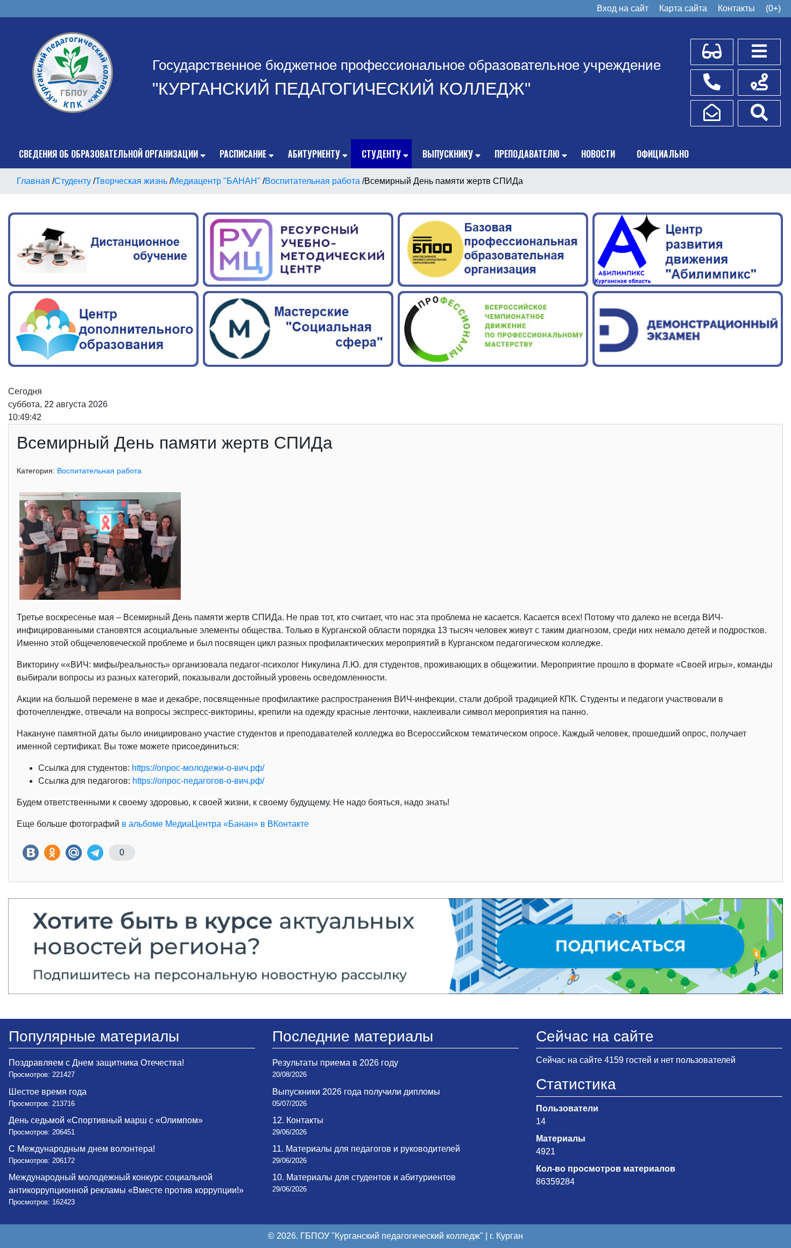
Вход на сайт (622, 8)
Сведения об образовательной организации (108, 153)
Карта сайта (683, 8)
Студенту (381, 153)
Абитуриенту (314, 153)
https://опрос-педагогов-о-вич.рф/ (198, 780)
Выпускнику (447, 153)
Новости (598, 153)
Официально (663, 153)
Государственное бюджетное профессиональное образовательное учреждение (406, 65)
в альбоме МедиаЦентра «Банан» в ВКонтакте (215, 823)
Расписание (243, 153)
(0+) (773, 8)
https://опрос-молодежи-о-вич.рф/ (198, 767)
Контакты (736, 8)
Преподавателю (527, 153)
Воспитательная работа (99, 470)
